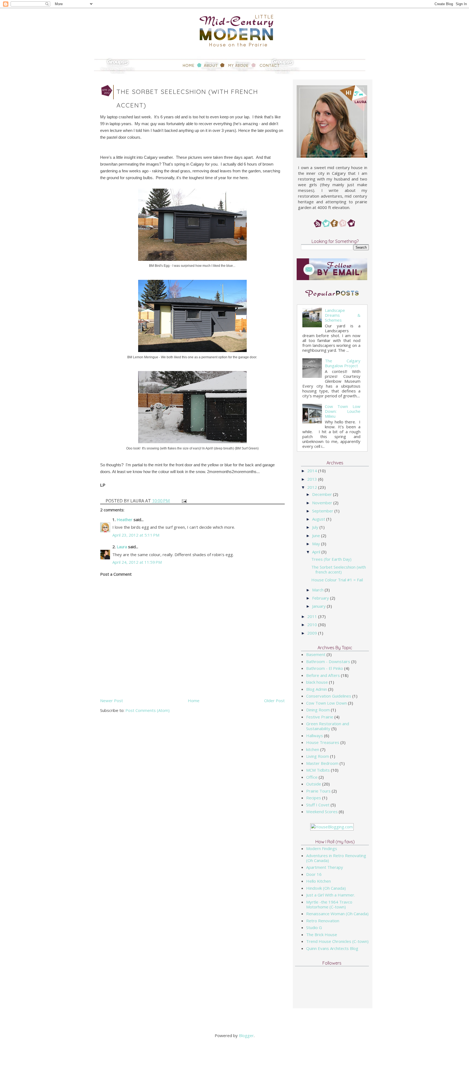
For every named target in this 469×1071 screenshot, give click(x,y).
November (322, 502)
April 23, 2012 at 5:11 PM (135, 535)
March (318, 589)
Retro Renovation (322, 920)
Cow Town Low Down (326, 703)
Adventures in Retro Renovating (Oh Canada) (336, 858)
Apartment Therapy (324, 867)
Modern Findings (321, 848)
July (315, 527)
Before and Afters (323, 675)
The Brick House (321, 934)
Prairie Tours (318, 791)
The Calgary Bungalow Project (342, 363)
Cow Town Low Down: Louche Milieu (342, 411)
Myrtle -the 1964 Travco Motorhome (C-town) (329, 904)
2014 (312, 470)
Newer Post (111, 700)
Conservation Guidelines (328, 696)
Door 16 (314, 874)
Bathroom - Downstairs (328, 661)
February (321, 598)
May (316, 543)
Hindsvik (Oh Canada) (326, 888)
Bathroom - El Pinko (324, 668)
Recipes (313, 797)
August (319, 519)
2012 (312, 487)
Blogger (246, 1035)
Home (193, 700)
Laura (122, 546)
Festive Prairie (319, 717)
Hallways (314, 735)
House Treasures (322, 742)
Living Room (317, 756)
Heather (124, 519)
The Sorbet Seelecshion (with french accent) (338, 569)
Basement (315, 654)
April (316, 551)
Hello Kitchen (318, 881)
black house (317, 682)
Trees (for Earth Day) (331, 559)
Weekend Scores (322, 811)
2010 (312, 624)
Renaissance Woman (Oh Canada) (337, 913)
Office (312, 777)
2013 (312, 479)
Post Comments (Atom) (147, 710)
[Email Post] (184, 501)
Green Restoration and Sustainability (327, 726)
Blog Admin (316, 689)
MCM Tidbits (318, 770)
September (323, 511)
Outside (313, 784)
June (316, 535)
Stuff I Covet (317, 804)
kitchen (312, 749)
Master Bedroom (322, 763)
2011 (312, 616)
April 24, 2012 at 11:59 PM (137, 562)
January (319, 606)
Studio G (314, 927)
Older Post (274, 700)
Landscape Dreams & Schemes (342, 315)
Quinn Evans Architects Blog (332, 948)
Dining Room (318, 709)
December (322, 494)
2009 (312, 633)
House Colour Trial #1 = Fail (337, 579)
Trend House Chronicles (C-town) (337, 941)
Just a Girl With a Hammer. (330, 895)
